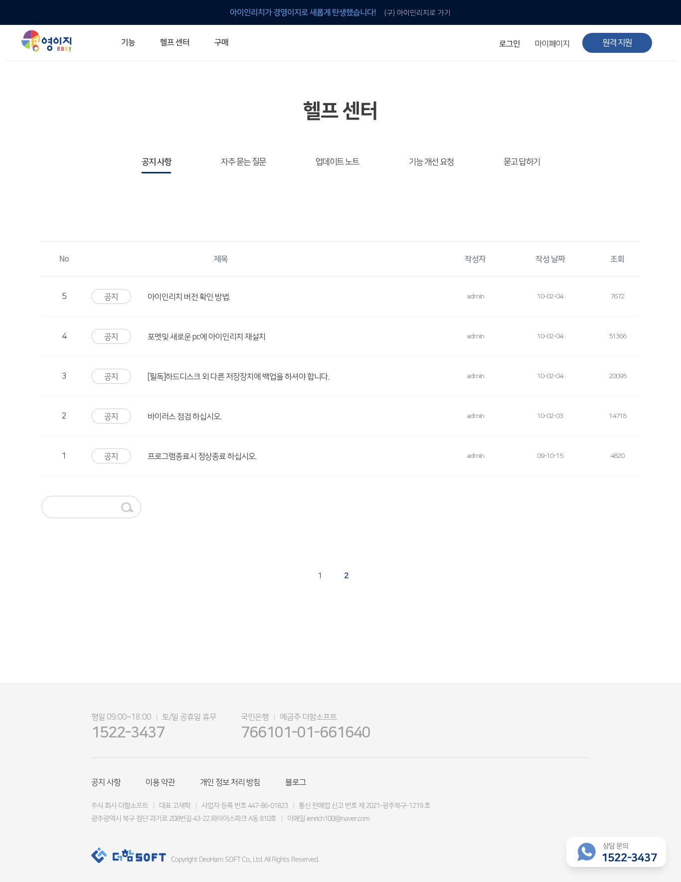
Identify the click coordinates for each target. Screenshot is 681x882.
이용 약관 (160, 782)
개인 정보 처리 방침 (230, 782)
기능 (128, 42)
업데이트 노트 (337, 161)
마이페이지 (552, 43)
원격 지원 (617, 42)
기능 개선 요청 (431, 161)
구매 (221, 42)
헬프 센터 (174, 42)
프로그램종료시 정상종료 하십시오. (202, 456)
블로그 (295, 782)
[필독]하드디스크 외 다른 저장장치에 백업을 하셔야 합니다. (238, 376)
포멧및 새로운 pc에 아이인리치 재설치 (207, 336)
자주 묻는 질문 (243, 161)
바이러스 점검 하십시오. (184, 416)
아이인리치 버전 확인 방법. (189, 297)
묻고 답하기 (522, 161)
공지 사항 (156, 161)
